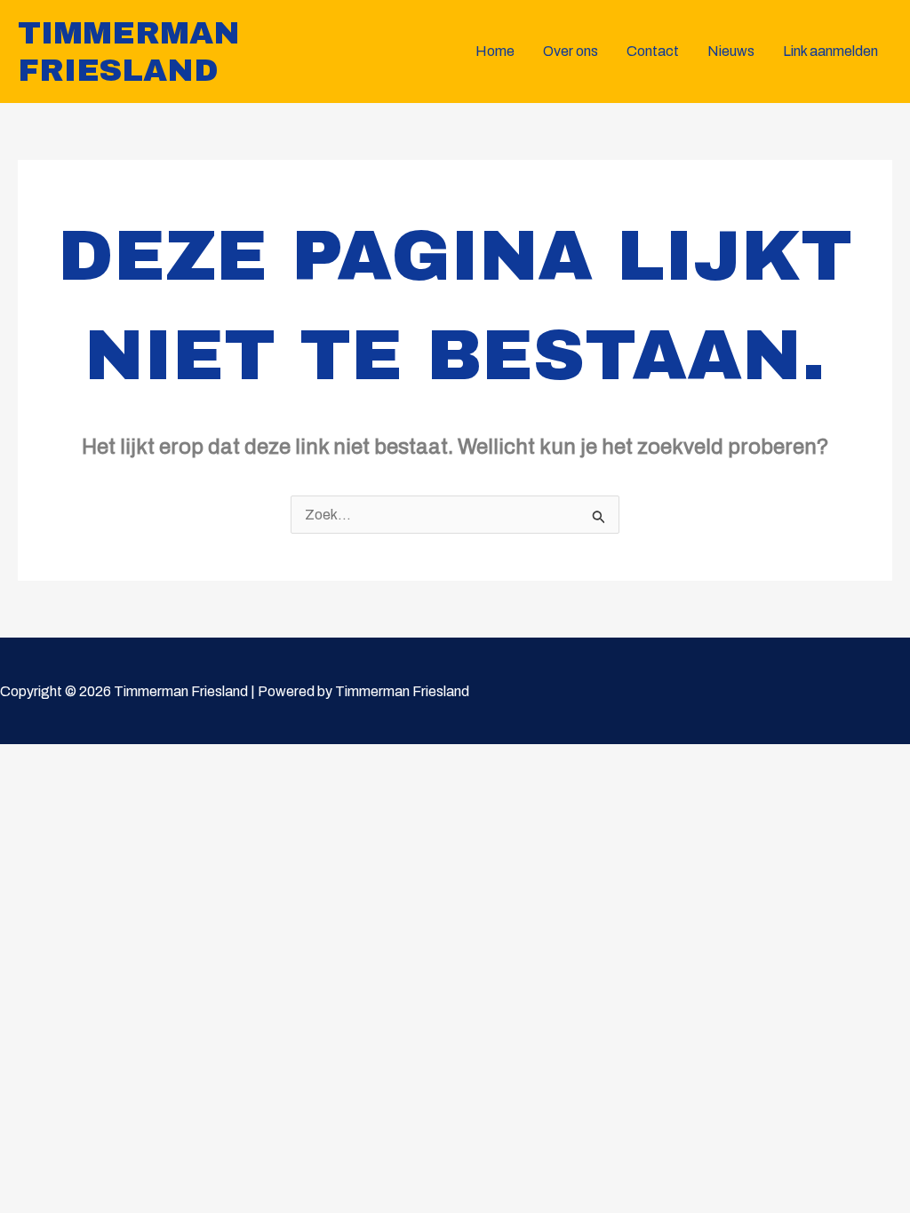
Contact (653, 51)
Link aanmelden (830, 51)
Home (495, 51)
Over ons (570, 51)
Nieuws (730, 51)
